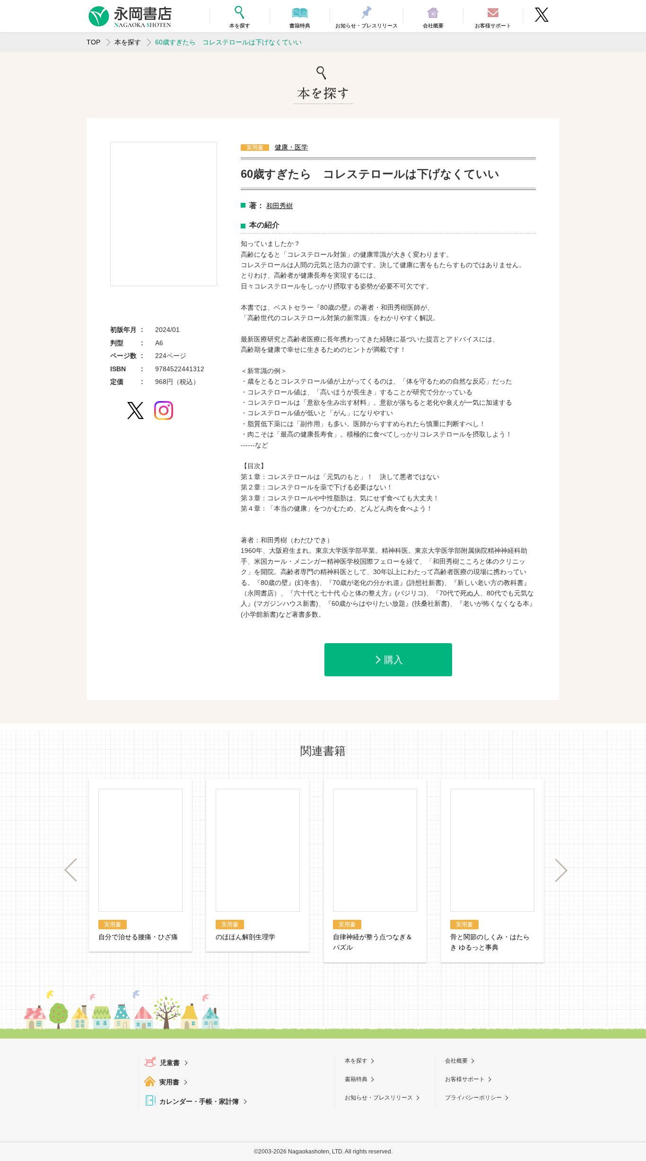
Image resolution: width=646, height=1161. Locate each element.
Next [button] (556, 870)
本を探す (127, 42)
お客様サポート (465, 1079)
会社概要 (456, 1060)
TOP (93, 42)
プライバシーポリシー (473, 1097)
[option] (163, 214)
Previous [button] (75, 870)
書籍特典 (356, 1079)
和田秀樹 (279, 206)
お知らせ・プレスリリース (379, 1097)
